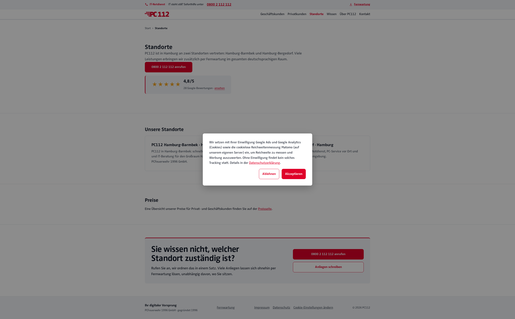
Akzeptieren (293, 174)
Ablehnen (269, 174)
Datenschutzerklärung (264, 163)
